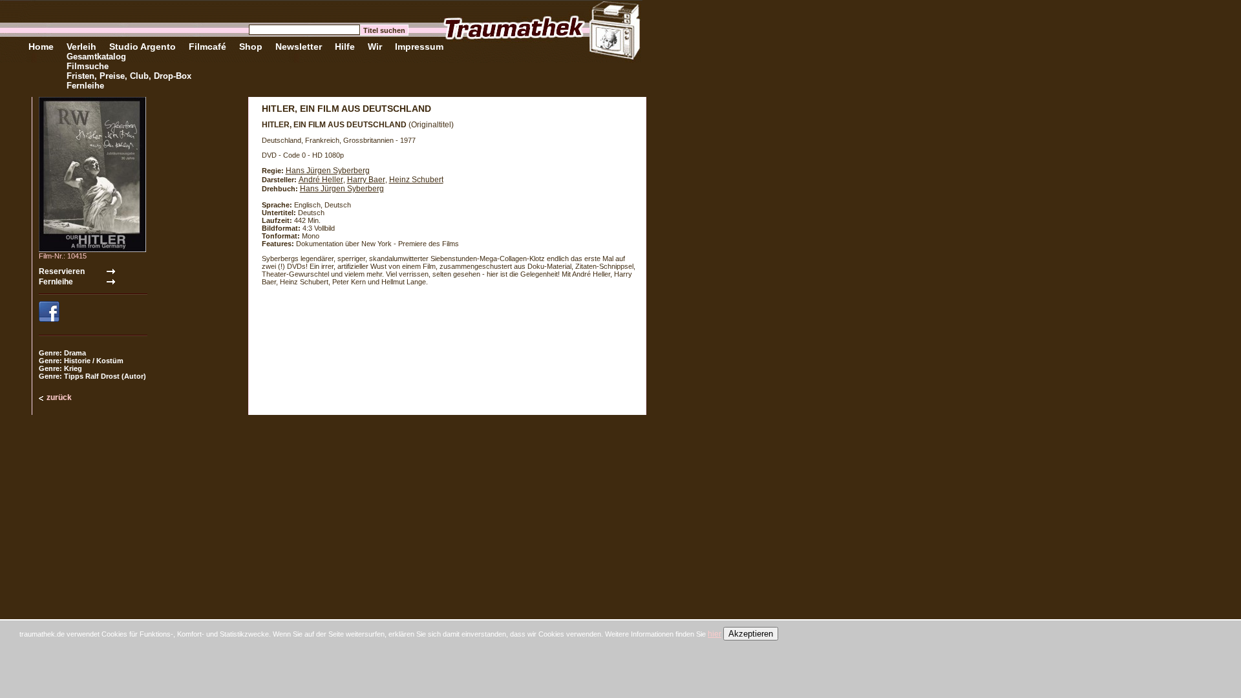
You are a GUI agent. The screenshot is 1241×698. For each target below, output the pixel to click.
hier (714, 634)
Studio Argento (142, 46)
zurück (59, 397)
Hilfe (345, 46)
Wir (375, 46)
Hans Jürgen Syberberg (328, 170)
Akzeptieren (750, 634)
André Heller (321, 179)
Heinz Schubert (416, 179)
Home (41, 46)
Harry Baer (366, 179)
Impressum (419, 46)
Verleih (81, 46)
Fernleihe (85, 85)
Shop (250, 46)
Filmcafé (207, 46)
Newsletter (298, 46)
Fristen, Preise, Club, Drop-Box (129, 76)
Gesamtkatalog (96, 56)
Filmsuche (88, 66)
